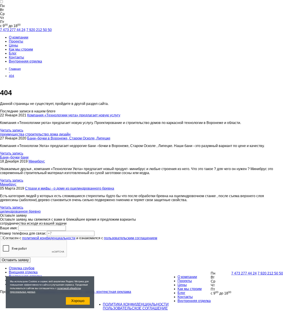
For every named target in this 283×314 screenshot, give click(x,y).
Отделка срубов (21, 268)
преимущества (12, 134)
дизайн (65, 134)
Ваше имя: (9, 228)
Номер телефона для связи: (23, 233)
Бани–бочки (10, 157)
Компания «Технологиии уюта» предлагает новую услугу (73, 115)
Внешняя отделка (23, 272)
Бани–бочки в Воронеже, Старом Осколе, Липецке (68, 138)
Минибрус (37, 161)
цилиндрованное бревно (20, 211)
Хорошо (77, 301)
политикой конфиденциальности (48, 238)
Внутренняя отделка (25, 61)
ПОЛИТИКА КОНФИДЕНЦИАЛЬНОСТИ (136, 304)
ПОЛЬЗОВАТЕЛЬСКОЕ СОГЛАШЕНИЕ (135, 308)
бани (25, 157)
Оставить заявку (15, 260)
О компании (18, 37)
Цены (13, 45)
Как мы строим (21, 49)
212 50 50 (39, 30)
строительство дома (41, 134)
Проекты (16, 41)
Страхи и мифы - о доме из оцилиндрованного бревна (69, 188)
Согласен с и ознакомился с (80, 238)
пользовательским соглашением (130, 238)
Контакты (16, 57)
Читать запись (11, 130)
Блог (13, 53)
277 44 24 (12, 30)
